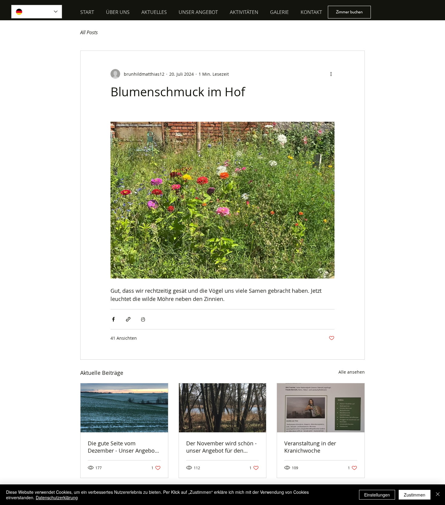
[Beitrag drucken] (143, 319)
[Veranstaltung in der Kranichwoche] (320, 407)
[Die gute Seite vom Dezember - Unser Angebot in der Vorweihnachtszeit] (124, 407)
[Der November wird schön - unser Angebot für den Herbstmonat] (222, 407)
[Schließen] (437, 494)
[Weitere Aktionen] (331, 74)
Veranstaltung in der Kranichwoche (310, 447)
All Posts (89, 32)
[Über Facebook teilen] (113, 319)
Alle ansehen (351, 372)
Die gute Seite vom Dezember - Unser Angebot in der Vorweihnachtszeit (122, 447)
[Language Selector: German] (36, 11)
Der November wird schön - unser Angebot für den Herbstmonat (221, 447)
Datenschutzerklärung (57, 497)
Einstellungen (377, 495)
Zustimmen (414, 495)
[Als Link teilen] (128, 319)
